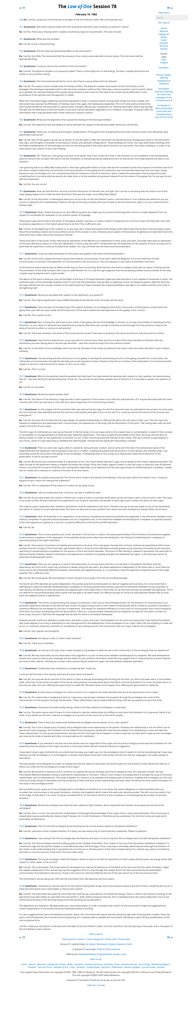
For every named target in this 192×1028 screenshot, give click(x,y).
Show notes (111, 939)
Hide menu (163, 12)
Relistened (102, 944)
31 (23, 707)
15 (23, 340)
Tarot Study (144, 964)
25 (23, 564)
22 (23, 492)
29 (23, 668)
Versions (105, 967)
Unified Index (93, 967)
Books (164, 37)
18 (23, 394)
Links (72, 967)
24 (23, 534)
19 (23, 409)
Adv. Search (164, 22)
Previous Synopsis (94, 964)
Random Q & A (61, 967)
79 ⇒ (170, 8)
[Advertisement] (96, 1007)
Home (164, 28)
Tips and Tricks (45, 967)
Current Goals (149, 967)
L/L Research (163, 111)
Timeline (32, 967)
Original (164, 62)
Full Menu (164, 67)
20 (23, 447)
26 (23, 602)
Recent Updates (132, 967)
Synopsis (163, 42)
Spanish (121, 944)
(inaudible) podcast (164, 94)
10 (23, 212)
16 (23, 358)
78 (20, 19)
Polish (129, 944)
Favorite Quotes (129, 964)
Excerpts (81, 967)
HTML (100, 949)
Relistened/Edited (87, 954)
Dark (163, 59)
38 (23, 885)
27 (23, 638)
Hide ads (91, 985)
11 (23, 253)
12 (23, 295)
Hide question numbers (74, 939)
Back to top (96, 959)
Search (32, 964)
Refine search (96, 934)
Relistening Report (161, 964)
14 (23, 322)
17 (23, 376)
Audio (164, 40)
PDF (107, 949)
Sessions (163, 31)
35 (23, 826)
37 (23, 859)
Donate (163, 48)
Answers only (119, 954)
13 (23, 307)
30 (23, 692)
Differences (117, 967)
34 (23, 805)
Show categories (95, 939)
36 (23, 838)
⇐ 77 (22, 8)
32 (23, 722)
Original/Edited (104, 954)
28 (23, 650)
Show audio (124, 939)
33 (23, 743)
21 (23, 477)
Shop (117, 964)
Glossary (163, 45)
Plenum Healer (163, 79)
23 (23, 516)
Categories (163, 34)
